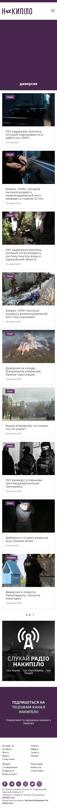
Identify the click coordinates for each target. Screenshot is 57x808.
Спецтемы (37, 770)
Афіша (34, 749)
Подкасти (8, 770)
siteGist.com (8, 797)
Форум (6, 764)
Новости (36, 767)
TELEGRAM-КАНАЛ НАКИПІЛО (28, 709)
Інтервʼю (8, 745)
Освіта (35, 745)
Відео (5, 755)
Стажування (9, 767)
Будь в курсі (9, 774)
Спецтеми (8, 759)
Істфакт (7, 749)
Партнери (37, 764)
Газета (35, 752)
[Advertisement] (28, 48)
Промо (35, 755)
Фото (5, 752)
